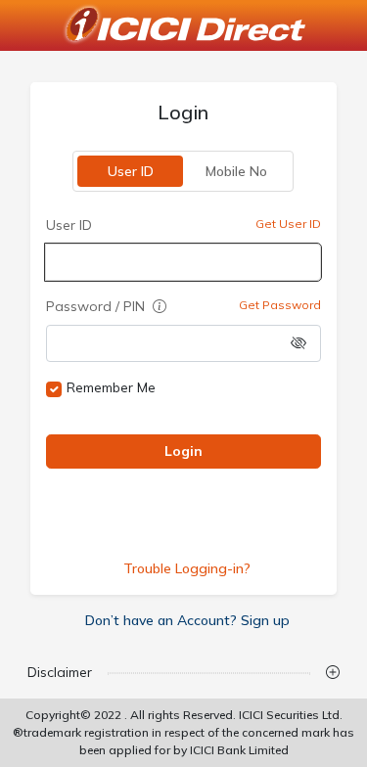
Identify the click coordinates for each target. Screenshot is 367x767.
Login (183, 451)
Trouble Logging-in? (188, 568)
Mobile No (236, 171)
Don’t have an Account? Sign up (187, 620)
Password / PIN (97, 306)
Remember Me (111, 387)
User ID (131, 171)
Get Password (280, 304)
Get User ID (288, 223)
